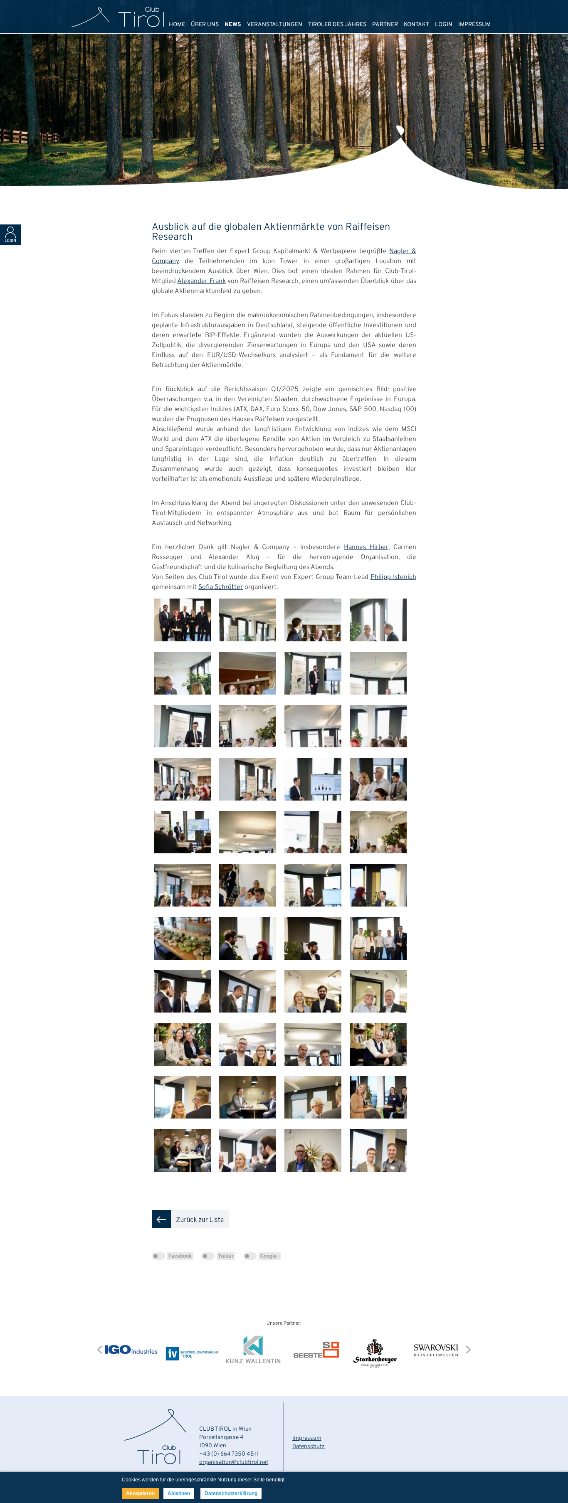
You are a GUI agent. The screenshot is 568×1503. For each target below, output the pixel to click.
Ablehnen (179, 1493)
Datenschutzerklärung (231, 1493)
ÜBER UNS (205, 24)
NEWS (233, 24)
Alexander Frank (201, 281)
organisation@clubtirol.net (233, 1462)
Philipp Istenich (393, 577)
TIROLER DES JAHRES (337, 24)
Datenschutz (308, 1446)
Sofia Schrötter (220, 587)
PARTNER (385, 24)
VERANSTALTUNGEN (274, 24)
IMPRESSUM (474, 24)
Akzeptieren (140, 1493)
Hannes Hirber (366, 547)
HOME (177, 24)
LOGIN (443, 24)
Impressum (306, 1438)
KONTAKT (416, 24)
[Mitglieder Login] (10, 243)
